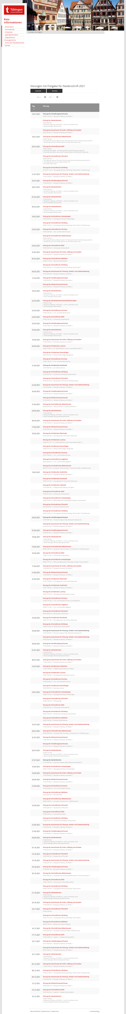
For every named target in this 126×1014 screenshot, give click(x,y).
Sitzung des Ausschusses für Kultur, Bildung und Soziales (62, 130)
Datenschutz (46, 1011)
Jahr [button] (38, 97)
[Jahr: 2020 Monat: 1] (45, 97)
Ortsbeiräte (9, 32)
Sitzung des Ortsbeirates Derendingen (56, 352)
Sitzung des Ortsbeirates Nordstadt (55, 478)
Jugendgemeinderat (11, 35)
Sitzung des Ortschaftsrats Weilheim (55, 258)
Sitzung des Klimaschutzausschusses (55, 284)
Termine (54, 91)
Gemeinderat (9, 27)
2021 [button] (50, 97)
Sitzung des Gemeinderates (52, 120)
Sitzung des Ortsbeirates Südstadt (54, 485)
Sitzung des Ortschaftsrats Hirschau (55, 229)
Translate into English (35, 32)
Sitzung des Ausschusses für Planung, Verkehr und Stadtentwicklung (66, 174)
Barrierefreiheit (35, 1011)
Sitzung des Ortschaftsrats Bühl (53, 146)
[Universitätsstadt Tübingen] (14, 10)
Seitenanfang (95, 1011)
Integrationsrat (10, 37)
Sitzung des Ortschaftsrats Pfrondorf (55, 156)
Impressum (55, 1011)
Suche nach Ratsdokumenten (14, 43)
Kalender (38, 91)
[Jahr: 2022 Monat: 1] (57, 97)
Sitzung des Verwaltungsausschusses (55, 180)
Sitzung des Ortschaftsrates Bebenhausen (57, 136)
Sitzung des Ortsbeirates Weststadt (55, 433)
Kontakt (7, 45)
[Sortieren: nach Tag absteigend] (36, 108)
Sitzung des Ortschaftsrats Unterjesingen (57, 216)
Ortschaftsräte (9, 29)
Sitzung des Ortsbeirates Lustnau (54, 346)
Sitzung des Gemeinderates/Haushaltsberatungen (59, 300)
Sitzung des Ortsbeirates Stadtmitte (55, 472)
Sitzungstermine (10, 40)
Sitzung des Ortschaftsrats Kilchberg (55, 167)
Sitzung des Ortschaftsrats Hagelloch (55, 459)
